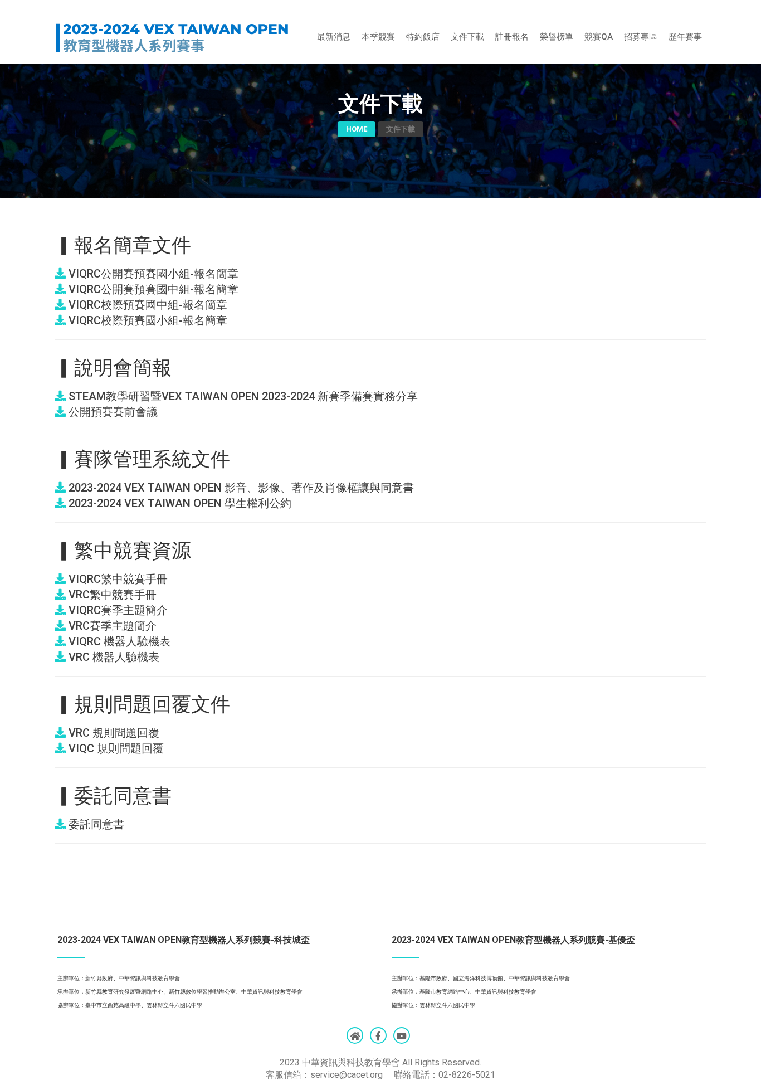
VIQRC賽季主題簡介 (117, 610)
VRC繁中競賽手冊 (111, 594)
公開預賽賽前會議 (112, 412)
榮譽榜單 (556, 37)
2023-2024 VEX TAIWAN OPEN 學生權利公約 (178, 503)
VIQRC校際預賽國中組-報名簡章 (146, 305)
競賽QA (598, 37)
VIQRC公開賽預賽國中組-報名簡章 (152, 289)
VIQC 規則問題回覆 (115, 748)
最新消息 (333, 37)
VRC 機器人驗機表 (112, 657)
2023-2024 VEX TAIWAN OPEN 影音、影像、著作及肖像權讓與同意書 (240, 487)
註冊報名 (512, 37)
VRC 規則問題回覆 (112, 732)
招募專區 (640, 37)
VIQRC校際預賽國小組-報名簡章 (146, 320)
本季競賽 (378, 37)
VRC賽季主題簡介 (111, 625)
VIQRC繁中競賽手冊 (117, 579)
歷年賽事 (685, 37)
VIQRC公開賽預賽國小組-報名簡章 (152, 273)
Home (356, 129)
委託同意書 (95, 824)
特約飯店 (423, 37)
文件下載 (467, 37)
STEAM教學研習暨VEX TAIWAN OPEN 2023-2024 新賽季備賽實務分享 (242, 396)
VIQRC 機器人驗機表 (118, 641)
